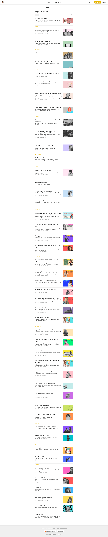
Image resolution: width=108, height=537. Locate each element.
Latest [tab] (37, 15)
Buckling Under (39, 456)
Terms (58, 528)
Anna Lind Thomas (44, 21)
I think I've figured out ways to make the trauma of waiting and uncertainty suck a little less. (47, 353)
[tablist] (41, 15)
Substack (48, 534)
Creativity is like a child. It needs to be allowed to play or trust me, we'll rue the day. (48, 172)
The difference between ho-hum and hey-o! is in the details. (47, 75)
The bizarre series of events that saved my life (47, 246)
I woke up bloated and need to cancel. (46, 426)
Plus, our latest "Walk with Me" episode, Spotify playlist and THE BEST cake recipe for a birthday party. (48, 300)
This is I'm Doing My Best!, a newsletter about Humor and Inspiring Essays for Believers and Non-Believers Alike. (47, 517)
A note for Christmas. (41, 182)
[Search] (90, 2)
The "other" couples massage (43, 497)
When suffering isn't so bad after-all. (43, 83)
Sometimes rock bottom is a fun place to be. (44, 31)
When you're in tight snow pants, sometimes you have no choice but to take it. (47, 480)
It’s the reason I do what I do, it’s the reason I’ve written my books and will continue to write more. (47, 416)
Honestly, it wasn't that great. (44, 393)
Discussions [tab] (44, 15)
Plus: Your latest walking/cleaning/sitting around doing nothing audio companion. (47, 249)
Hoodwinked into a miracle (43, 435)
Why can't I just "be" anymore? (44, 170)
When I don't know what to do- (44, 53)
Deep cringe (38, 487)
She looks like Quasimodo (42, 468)
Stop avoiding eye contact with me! (45, 289)
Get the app (60, 531)
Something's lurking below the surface (46, 61)
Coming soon (39, 514)
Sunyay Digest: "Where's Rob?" (44, 317)
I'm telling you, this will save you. (45, 414)
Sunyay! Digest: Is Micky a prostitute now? (47, 271)
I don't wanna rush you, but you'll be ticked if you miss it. (47, 449)
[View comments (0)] (44, 23)
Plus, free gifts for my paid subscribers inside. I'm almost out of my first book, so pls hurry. (48, 217)
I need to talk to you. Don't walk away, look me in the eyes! (47, 291)
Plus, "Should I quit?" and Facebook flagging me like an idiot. (48, 282)
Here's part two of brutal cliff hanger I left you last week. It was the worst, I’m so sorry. (47, 310)
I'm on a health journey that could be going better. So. (46, 428)
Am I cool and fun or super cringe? (45, 157)
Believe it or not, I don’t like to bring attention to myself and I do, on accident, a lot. (48, 385)
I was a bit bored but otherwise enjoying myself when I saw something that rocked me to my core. (48, 470)
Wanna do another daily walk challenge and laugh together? (48, 20)
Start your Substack (50, 531)
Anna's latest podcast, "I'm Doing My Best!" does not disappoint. (46, 124)
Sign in (104, 2)
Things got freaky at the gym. (44, 236)
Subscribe (97, 2)
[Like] (36, 221)
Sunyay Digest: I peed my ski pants (45, 280)
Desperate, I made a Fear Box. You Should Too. (47, 225)
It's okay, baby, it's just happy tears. (45, 383)
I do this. (37, 54)
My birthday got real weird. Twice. (45, 330)
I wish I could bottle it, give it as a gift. (46, 82)
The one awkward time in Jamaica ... (42, 498)
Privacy (54, 528)
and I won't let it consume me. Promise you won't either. (47, 63)
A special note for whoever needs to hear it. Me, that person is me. (48, 203)
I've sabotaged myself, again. (43, 191)
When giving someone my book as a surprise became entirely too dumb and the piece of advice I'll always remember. (46, 160)
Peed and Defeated (40, 477)
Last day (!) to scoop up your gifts (44, 448)
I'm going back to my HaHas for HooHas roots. (46, 340)
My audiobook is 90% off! (42, 18)
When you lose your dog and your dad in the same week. (48, 94)
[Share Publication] (92, 2)
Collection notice (63, 528)
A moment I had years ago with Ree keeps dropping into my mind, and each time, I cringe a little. (48, 110)
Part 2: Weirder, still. (41, 308)
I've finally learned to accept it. (44, 145)
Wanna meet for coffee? (42, 405)
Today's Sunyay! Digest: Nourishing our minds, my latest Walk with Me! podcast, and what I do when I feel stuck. (47, 343)
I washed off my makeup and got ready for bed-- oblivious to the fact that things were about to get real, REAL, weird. (48, 332)
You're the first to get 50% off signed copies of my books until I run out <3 (48, 214)
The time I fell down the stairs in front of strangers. (47, 120)
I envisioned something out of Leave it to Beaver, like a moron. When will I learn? (46, 395)
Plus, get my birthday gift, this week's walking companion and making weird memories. (47, 320)
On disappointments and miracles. (42, 184)
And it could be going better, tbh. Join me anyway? (46, 373)
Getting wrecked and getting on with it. (47, 30)
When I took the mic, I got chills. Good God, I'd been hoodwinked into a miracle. (46, 437)
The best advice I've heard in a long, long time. (47, 260)
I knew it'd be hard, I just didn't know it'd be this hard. (46, 458)
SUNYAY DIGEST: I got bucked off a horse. (47, 298)
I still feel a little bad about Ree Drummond (48, 107)
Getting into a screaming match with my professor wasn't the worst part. (48, 489)
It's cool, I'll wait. (40, 351)
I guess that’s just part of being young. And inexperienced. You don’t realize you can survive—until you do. (47, 147)
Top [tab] (40, 15)
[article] (54, 21)
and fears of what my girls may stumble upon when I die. (47, 43)
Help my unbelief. (40, 201)
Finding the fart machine (42, 41)
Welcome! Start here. (41, 506)
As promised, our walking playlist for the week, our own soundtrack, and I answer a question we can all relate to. (47, 364)
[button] (47, 6)
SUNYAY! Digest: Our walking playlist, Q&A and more (47, 361)
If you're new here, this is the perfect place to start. (46, 507)
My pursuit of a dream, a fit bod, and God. (47, 372)
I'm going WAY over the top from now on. (47, 73)
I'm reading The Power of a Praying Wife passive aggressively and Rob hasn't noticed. (48, 132)
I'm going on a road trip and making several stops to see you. (48, 407)
